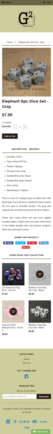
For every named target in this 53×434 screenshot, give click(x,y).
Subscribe (44, 396)
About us (26, 363)
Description (19, 149)
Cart (49, 2)
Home (9, 42)
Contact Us (41, 431)
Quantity (6, 126)
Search (27, 359)
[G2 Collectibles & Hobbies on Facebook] (26, 376)
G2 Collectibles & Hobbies (30, 409)
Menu (8, 2)
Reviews (34, 149)
